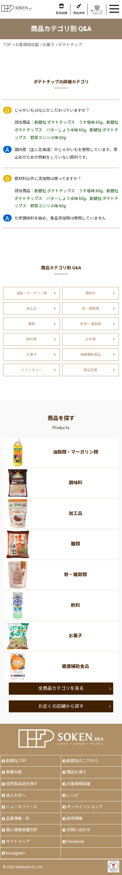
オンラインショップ (84, 806)
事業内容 (14, 772)
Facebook (75, 841)
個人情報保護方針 (22, 830)
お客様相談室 (79, 783)
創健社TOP (16, 760)
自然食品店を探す (22, 783)
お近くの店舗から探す (61, 706)
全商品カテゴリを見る (61, 688)
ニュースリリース (21, 806)
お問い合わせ (79, 830)
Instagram (15, 853)
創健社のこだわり (82, 760)
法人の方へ (16, 795)
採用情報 (75, 818)
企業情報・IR (17, 818)
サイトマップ (18, 841)
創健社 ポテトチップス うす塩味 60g (68, 122)
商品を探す (77, 772)
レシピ (73, 795)
